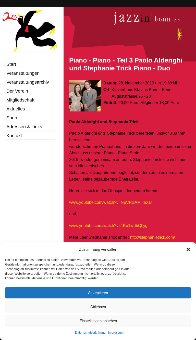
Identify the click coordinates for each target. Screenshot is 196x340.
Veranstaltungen (23, 73)
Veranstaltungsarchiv (27, 82)
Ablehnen (98, 307)
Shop (11, 117)
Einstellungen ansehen (98, 321)
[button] (188, 249)
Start (11, 64)
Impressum (116, 332)
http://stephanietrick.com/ (152, 237)
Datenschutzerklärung (90, 332)
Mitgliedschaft (20, 100)
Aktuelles (15, 108)
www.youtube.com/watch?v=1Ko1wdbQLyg (108, 225)
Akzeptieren (98, 293)
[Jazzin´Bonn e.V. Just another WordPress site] (32, 30)
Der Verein (17, 91)
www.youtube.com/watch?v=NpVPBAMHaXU (110, 202)
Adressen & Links (24, 126)
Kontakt (14, 135)
